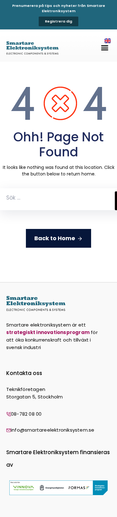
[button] (105, 48)
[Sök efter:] (57, 199)
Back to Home (54, 238)
